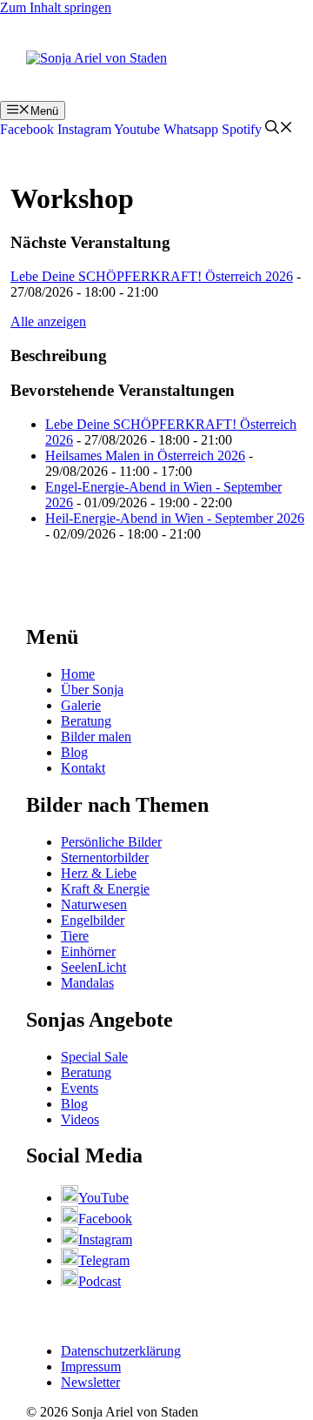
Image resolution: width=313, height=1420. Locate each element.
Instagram (84, 129)
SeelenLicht (93, 967)
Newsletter (90, 1382)
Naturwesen (94, 904)
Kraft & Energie (105, 888)
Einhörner (88, 951)
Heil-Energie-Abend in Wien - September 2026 (174, 518)
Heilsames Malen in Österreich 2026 (145, 455)
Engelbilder (92, 920)
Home (78, 673)
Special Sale (94, 1056)
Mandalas (87, 982)
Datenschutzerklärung (121, 1350)
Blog (74, 752)
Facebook (27, 129)
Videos (80, 1119)
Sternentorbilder (105, 857)
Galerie (81, 705)
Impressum (91, 1366)
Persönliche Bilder (111, 841)
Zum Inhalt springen (55, 7)
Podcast (99, 1281)
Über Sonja (92, 689)
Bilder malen (96, 736)
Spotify (242, 129)
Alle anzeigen (48, 321)
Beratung (86, 720)
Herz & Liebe (99, 873)
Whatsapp (190, 129)
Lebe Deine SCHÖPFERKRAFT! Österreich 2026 (151, 276)
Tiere (75, 935)
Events (79, 1088)
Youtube (137, 129)
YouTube (103, 1197)
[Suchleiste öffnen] (279, 129)
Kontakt (83, 767)
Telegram (104, 1260)
